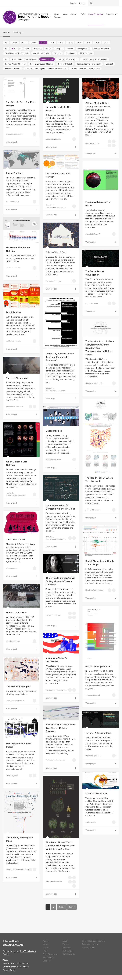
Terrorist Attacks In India (98, 733)
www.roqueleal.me (53, 459)
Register (72, 3)
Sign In (82, 3)
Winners (17, 49)
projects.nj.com (91, 303)
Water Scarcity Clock (96, 793)
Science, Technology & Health (89, 64)
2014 (88, 42)
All (6, 42)
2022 (33, 42)
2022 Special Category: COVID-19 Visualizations (45, 68)
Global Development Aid (98, 666)
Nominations (112, 14)
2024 (14, 42)
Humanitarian (47, 59)
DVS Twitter (67, 951)
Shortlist (37, 49)
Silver (48, 49)
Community (70, 53)
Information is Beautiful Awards (29, 17)
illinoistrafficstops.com (94, 590)
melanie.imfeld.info (93, 234)
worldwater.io (90, 822)
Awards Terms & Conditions (15, 963)
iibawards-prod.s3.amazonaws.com (55, 206)
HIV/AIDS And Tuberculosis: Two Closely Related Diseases (61, 728)
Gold (27, 49)
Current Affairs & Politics (15, 64)
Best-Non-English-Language (16, 53)
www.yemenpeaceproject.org (55, 690)
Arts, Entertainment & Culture (24, 59)
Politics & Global (65, 64)
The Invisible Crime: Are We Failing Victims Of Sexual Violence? (60, 581)
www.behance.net (13, 268)
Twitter (5, 3)
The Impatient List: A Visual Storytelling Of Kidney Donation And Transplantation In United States (99, 348)
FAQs (82, 14)
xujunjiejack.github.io (94, 383)
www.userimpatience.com (55, 760)
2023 (24, 42)
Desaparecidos (54, 430)
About (45, 941)
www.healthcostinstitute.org (15, 870)
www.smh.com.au (53, 615)
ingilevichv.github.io (93, 756)
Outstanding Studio (41, 53)
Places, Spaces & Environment (94, 59)
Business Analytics (13, 68)
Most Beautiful (86, 53)
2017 (61, 42)
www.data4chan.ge (53, 281)
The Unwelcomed (15, 539)
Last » (72, 907)
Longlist (58, 49)
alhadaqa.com (11, 568)
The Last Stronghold (17, 378)
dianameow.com (12, 202)
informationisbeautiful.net (93, 941)
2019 (43, 42)
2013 (97, 42)
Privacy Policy (9, 970)
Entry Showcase (95, 14)
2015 (79, 42)
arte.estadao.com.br (54, 882)
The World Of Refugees (18, 686)
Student (57, 53)
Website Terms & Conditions (16, 966)
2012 (106, 42)
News (65, 14)
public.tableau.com (13, 341)
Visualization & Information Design (85, 68)
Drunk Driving (13, 312)
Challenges (18, 32)
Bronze (70, 49)
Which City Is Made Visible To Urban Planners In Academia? (60, 357)
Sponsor (58, 17)
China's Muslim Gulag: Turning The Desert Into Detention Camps (97, 106)
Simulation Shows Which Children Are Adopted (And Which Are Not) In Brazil (60, 846)
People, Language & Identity (41, 64)
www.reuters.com (92, 143)
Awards (74, 14)
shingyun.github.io (53, 139)
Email (64, 941)
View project (11, 142)
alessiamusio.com (13, 641)
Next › (62, 907)
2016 (70, 42)
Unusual (109, 64)
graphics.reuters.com (14, 134)
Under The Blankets (16, 612)
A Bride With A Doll (56, 252)
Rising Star (82, 49)
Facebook (9, 3)
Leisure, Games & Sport (67, 59)
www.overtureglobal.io (15, 701)
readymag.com (12, 775)
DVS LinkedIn (68, 954)
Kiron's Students (15, 173)
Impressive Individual (100, 49)
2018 (52, 42)
